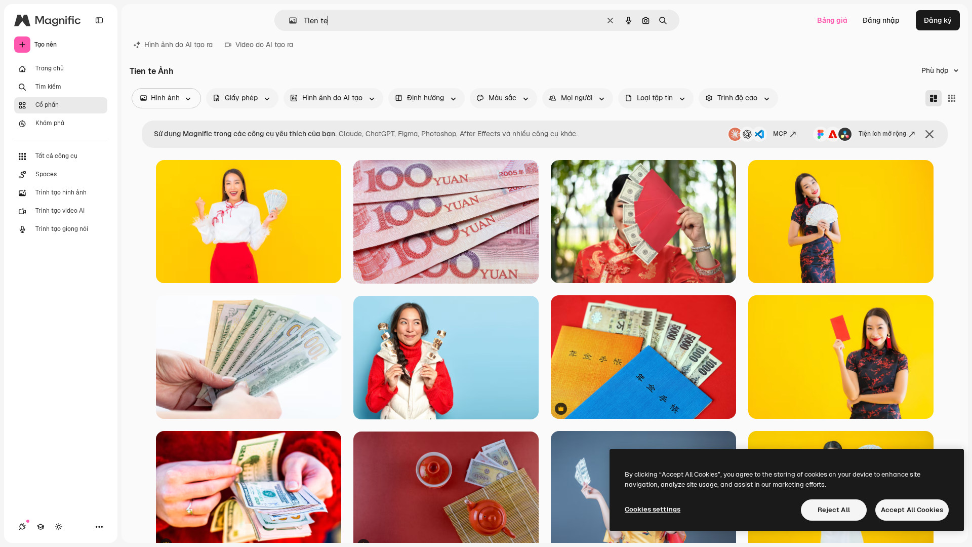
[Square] (952, 98)
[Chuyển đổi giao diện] (59, 527)
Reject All (834, 509)
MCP (780, 134)
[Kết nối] (22, 527)
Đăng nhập (881, 20)
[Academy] (40, 527)
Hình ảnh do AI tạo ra (178, 44)
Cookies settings (652, 509)
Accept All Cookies (912, 509)
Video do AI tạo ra (264, 44)
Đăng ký (938, 20)
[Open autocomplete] (289, 20)
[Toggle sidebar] (99, 20)
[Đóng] (929, 134)
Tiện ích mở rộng (882, 134)
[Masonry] (933, 98)
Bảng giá (832, 20)
